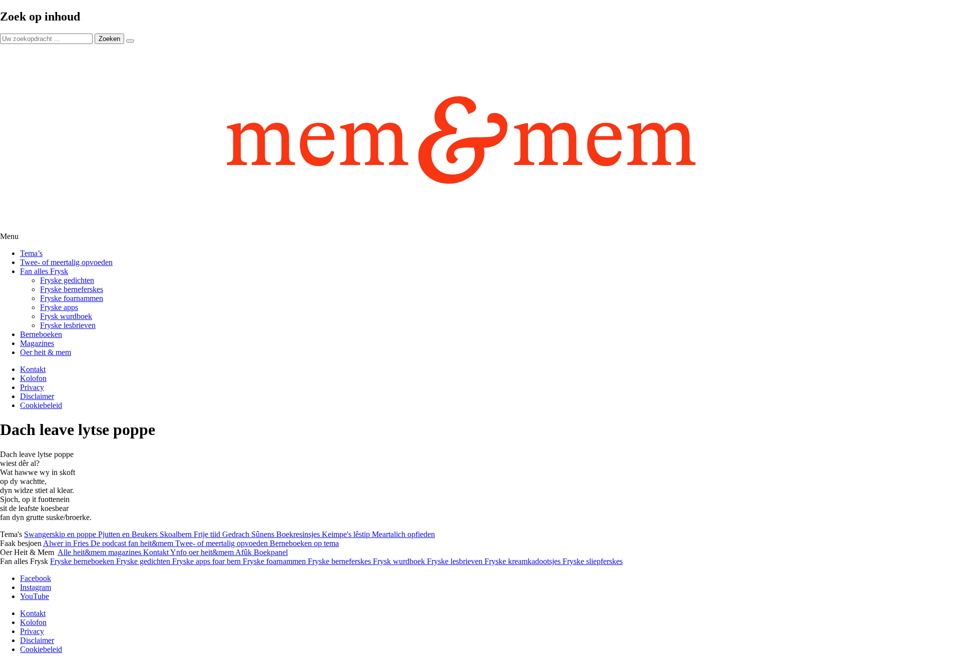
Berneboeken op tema (304, 543)
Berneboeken (41, 334)
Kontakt (33, 369)
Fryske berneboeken (83, 561)
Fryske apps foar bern (207, 561)
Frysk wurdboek (66, 316)
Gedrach (236, 534)
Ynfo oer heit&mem (202, 552)
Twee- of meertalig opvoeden (66, 262)
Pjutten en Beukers (129, 534)
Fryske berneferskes (71, 289)
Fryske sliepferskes (593, 561)
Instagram (35, 587)
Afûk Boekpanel (261, 552)
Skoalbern (177, 534)
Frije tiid (208, 534)
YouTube (34, 596)
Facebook (35, 578)
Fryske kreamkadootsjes (524, 561)
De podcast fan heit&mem (133, 543)
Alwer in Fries (67, 543)
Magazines (37, 343)
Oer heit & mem (45, 352)
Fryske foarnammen (71, 298)
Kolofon (33, 378)
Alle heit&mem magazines (100, 552)
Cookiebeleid (41, 405)
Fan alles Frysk (44, 271)
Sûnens (263, 534)
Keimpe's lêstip (347, 534)
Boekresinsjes (299, 534)
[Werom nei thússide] (480, 138)
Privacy (32, 387)
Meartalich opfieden (403, 534)
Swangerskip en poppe (61, 534)
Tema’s (31, 253)
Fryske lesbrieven (68, 325)
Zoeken (109, 38)
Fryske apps (59, 307)
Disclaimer (37, 396)
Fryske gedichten (67, 280)
